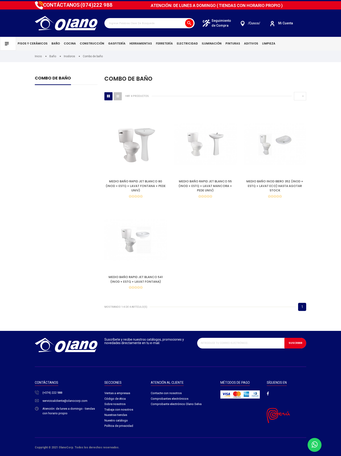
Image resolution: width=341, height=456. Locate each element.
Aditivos (251, 43)
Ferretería (164, 43)
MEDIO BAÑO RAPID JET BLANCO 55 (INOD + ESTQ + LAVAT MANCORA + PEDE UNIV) (205, 186)
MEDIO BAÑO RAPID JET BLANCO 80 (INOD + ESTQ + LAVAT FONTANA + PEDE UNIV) (136, 186)
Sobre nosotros (114, 404)
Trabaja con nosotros (118, 409)
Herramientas (140, 43)
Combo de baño (53, 78)
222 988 (96, 5)
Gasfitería (116, 43)
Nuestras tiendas (115, 415)
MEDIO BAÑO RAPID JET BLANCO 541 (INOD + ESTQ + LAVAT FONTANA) (136, 279)
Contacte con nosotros (166, 393)
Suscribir (295, 343)
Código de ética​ (115, 398)
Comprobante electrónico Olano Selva (176, 404)
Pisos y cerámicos (33, 43)
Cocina (70, 43)
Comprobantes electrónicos (169, 398)
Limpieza (268, 43)
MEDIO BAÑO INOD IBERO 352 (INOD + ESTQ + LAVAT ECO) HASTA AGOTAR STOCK (274, 186)
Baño (55, 43)
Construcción (92, 43)
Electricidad (187, 43)
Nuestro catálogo (116, 420)
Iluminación (212, 43)
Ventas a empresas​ (117, 393)
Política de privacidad (118, 426)
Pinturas (232, 43)
